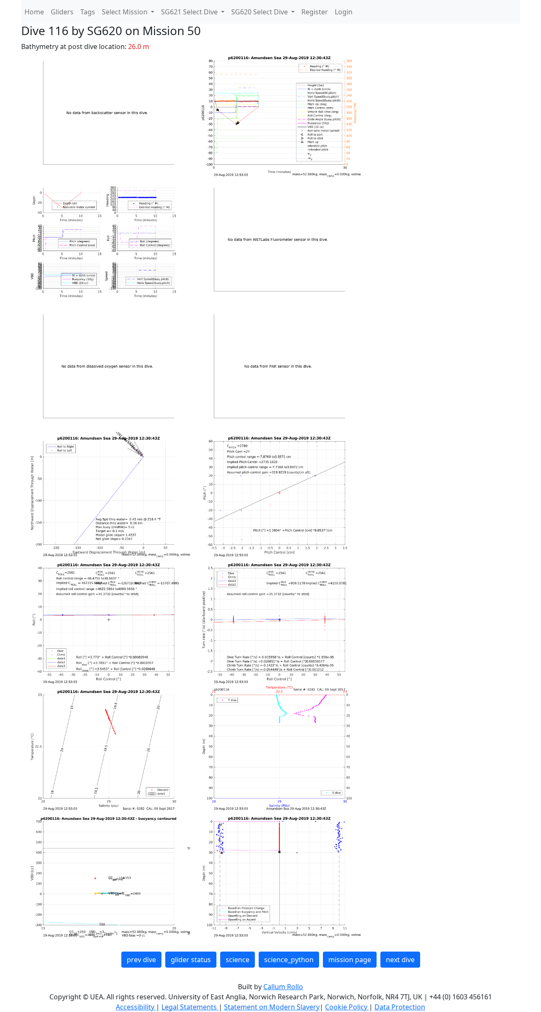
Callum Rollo (283, 986)
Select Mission (125, 11)
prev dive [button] (141, 959)
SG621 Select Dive (190, 11)
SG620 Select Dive (260, 11)
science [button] (237, 959)
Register (314, 11)
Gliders (62, 11)
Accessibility (136, 1007)
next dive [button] (400, 959)
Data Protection (399, 1007)
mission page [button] (349, 959)
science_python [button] (289, 959)
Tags (87, 11)
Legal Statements (190, 1007)
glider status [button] (191, 959)
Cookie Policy (347, 1007)
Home (34, 11)
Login (343, 11)
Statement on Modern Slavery (272, 1007)
